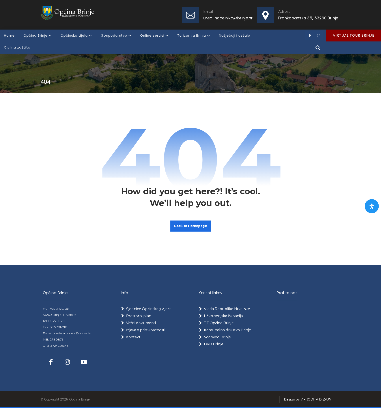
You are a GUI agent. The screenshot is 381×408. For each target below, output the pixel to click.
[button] (309, 35)
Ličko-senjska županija (223, 316)
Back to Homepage (190, 226)
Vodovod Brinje (217, 337)
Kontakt (133, 337)
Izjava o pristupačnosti (145, 330)
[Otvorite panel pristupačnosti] (372, 206)
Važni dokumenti (141, 323)
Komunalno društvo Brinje (227, 330)
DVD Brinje (213, 344)
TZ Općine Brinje (219, 323)
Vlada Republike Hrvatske (227, 309)
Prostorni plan (138, 316)
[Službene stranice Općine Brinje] (70, 13)
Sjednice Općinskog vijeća (149, 309)
